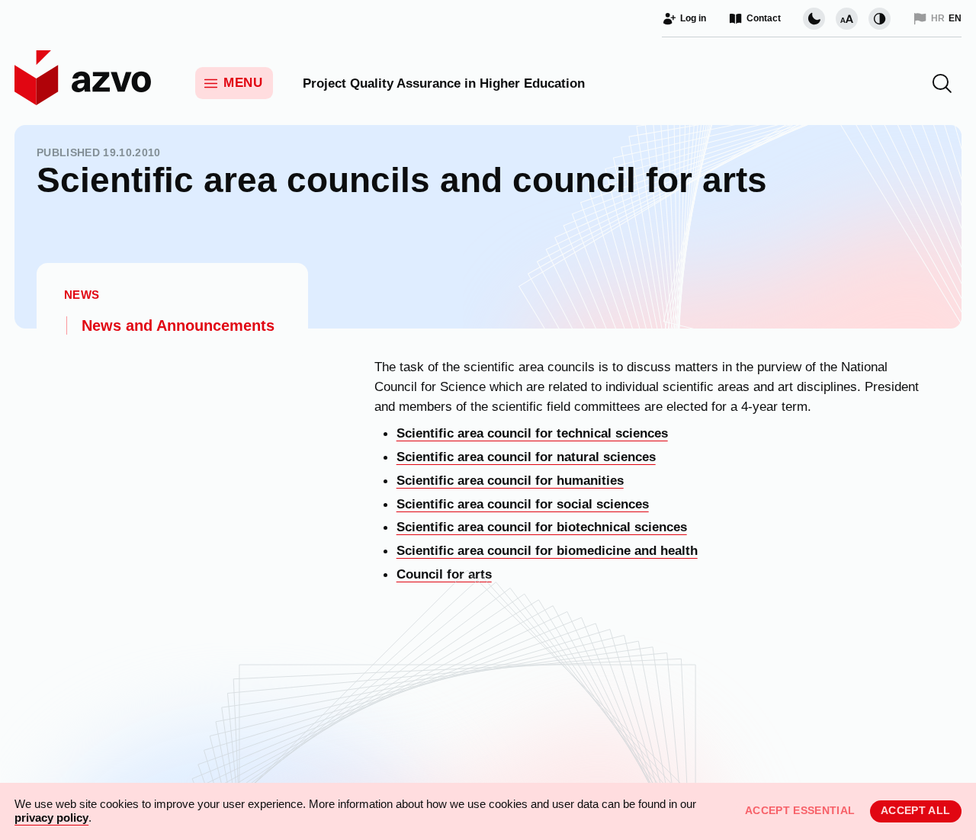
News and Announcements (178, 325)
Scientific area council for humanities (510, 480)
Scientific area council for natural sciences (526, 456)
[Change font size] (847, 19)
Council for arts (444, 574)
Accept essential (800, 810)
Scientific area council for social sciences (522, 503)
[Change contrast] (879, 19)
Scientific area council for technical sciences (532, 433)
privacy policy (51, 817)
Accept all (915, 810)
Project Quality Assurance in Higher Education (444, 83)
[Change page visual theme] (814, 19)
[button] (942, 83)
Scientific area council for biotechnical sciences (541, 526)
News (82, 293)
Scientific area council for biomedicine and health (547, 550)
